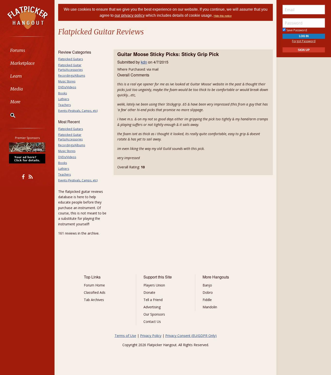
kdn (144, 62)
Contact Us (152, 321)
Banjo (207, 285)
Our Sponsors (154, 314)
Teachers (64, 105)
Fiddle (207, 299)
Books (62, 93)
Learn (16, 76)
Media (16, 89)
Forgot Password (303, 41)
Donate (149, 292)
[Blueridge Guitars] (27, 147)
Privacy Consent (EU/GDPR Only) (191, 335)
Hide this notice (223, 15)
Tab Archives (94, 299)
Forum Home (94, 285)
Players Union (154, 285)
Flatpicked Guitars (70, 59)
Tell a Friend (153, 299)
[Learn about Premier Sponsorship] (27, 158)
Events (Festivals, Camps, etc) (78, 111)
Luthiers (63, 99)
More (15, 102)
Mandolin (210, 307)
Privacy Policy (150, 335)
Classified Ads (94, 292)
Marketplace (22, 63)
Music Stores (66, 81)
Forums (17, 50)
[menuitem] (27, 50)
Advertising (152, 307)
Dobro (208, 292)
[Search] (9, 115)
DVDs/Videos (67, 87)
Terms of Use (125, 335)
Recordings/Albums (71, 75)
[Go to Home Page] (27, 17)
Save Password (296, 30)
